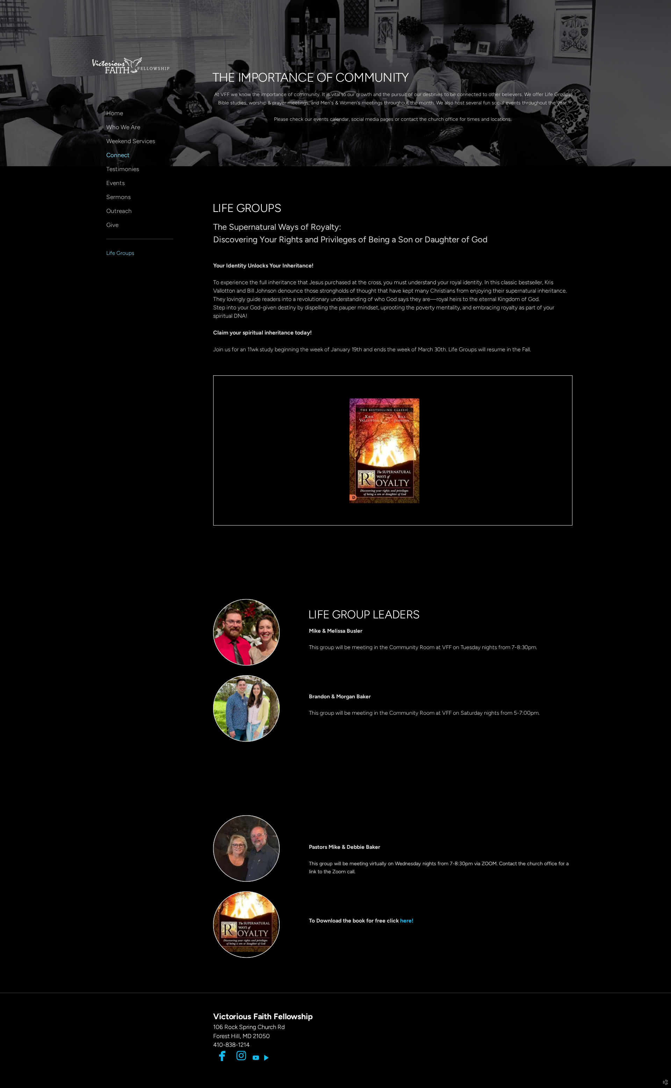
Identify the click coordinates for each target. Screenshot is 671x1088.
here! (406, 920)
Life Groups (120, 253)
